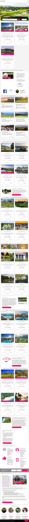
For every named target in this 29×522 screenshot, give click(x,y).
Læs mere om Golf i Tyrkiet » (6, 307)
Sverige (3, 481)
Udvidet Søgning (24, 19)
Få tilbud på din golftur (10, 464)
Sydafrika (9, 484)
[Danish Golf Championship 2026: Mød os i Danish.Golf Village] (7, 128)
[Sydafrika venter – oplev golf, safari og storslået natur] (7, 115)
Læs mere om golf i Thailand (16, 365)
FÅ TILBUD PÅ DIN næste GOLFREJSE (7, 502)
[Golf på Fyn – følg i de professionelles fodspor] (7, 100)
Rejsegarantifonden (9, 491)
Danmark (10, 480)
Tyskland (6, 481)
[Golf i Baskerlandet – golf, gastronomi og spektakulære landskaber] (21, 115)
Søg (18, 19)
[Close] (28, 507)
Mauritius (7, 483)
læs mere (7, 162)
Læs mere (7, 43)
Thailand (3, 485)
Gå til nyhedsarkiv (4, 139)
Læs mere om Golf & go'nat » (16, 194)
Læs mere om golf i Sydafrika (17, 427)
